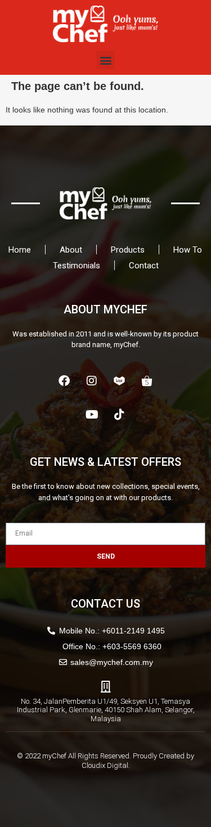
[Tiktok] (119, 414)
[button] (105, 60)
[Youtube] (91, 414)
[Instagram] (91, 381)
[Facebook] (64, 381)
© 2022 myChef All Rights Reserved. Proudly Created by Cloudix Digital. (105, 761)
